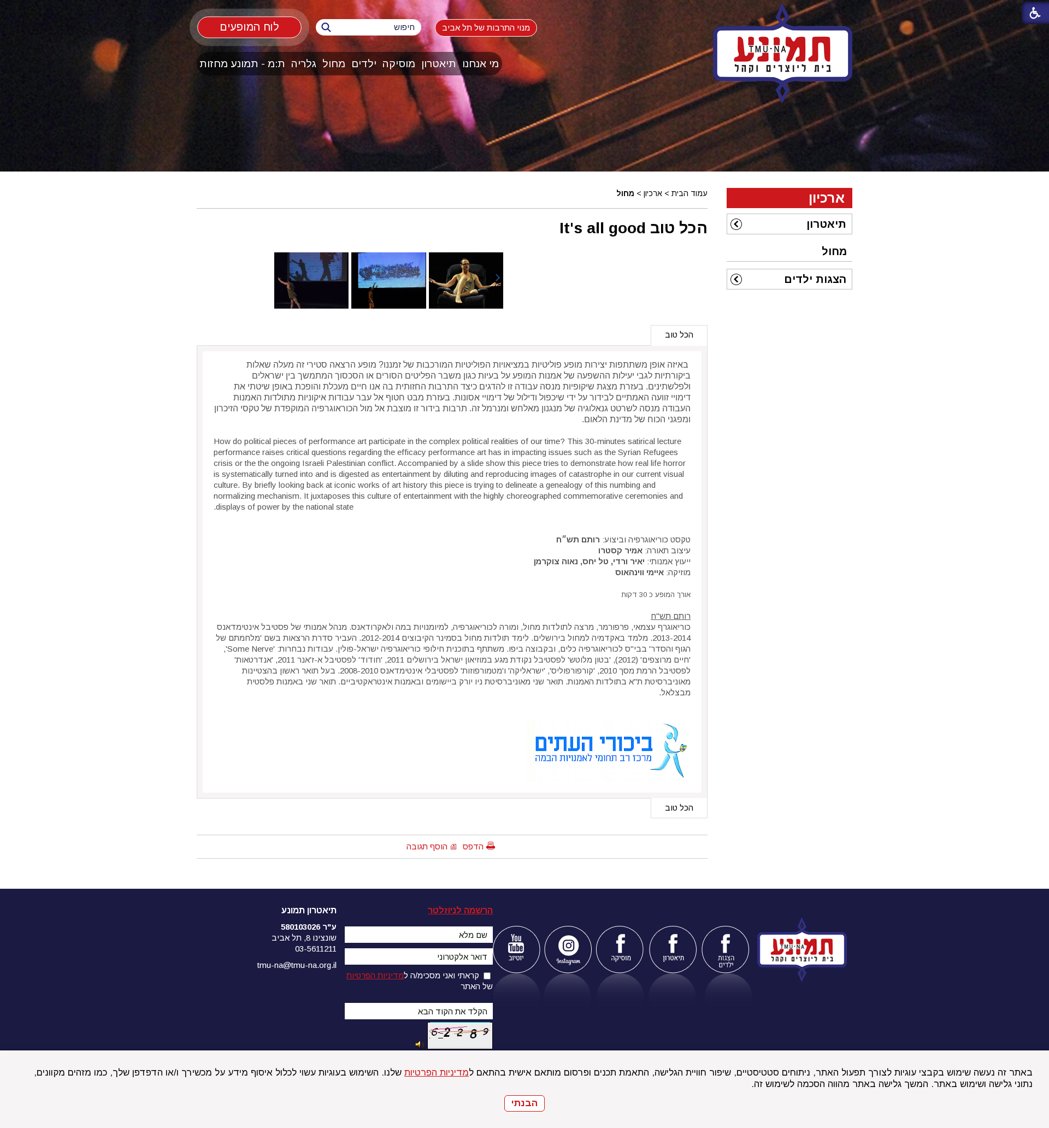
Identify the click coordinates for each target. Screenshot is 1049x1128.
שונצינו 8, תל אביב (304, 937)
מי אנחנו (480, 63)
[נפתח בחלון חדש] (516, 949)
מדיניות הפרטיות (436, 1072)
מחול (333, 63)
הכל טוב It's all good (633, 228)
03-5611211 (316, 948)
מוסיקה (398, 63)
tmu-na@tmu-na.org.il (297, 965)
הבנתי (524, 1103)
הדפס (473, 846)
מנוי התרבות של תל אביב (486, 27)
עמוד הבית (689, 193)
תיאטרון (438, 63)
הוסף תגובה (426, 846)
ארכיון (653, 193)
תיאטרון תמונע (309, 910)
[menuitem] (480, 63)
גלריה (303, 63)
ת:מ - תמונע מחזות (242, 63)
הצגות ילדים (815, 279)
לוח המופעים (249, 26)
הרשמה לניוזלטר (460, 910)
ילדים (363, 63)
